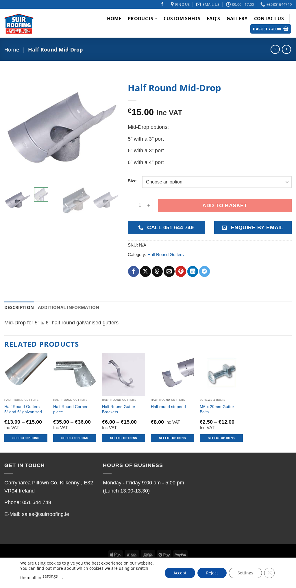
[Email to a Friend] (169, 271)
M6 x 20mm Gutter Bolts (217, 409)
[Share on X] (145, 271)
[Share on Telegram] (204, 271)
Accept (179, 573)
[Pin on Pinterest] (180, 271)
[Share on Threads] (157, 271)
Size (132, 181)
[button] (270, 29)
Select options (25, 438)
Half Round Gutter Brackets (118, 409)
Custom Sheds (182, 18)
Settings (245, 573)
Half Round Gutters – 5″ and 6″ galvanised (23, 409)
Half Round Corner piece (70, 409)
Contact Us (269, 18)
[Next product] (275, 49)
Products (140, 18)
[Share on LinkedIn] (192, 271)
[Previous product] (286, 49)
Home (114, 18)
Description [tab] (19, 307)
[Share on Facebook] (133, 271)
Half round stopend (168, 406)
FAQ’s (213, 18)
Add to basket (224, 205)
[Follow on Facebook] (162, 4)
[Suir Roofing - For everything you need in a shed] (32, 23)
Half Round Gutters (165, 254)
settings (50, 576)
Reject (212, 573)
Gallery (237, 18)
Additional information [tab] (68, 307)
